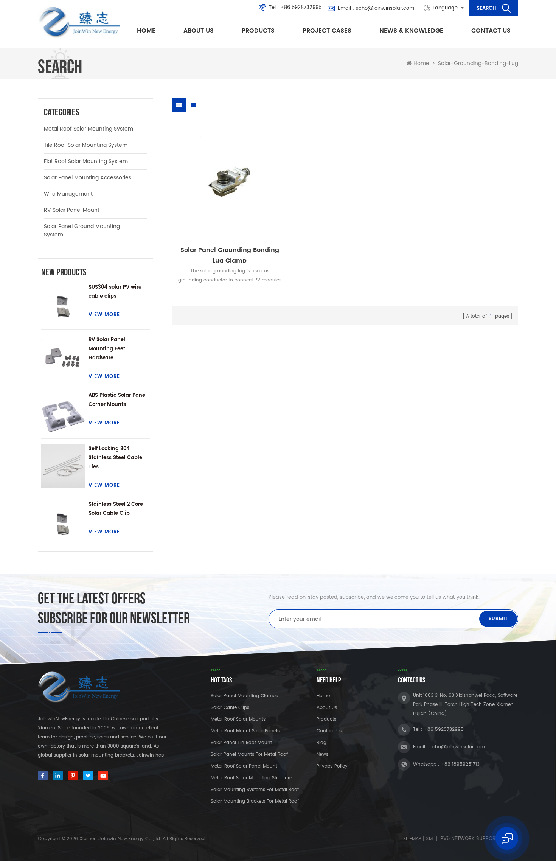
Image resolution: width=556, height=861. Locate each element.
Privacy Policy (332, 766)
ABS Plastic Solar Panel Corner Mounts (118, 400)
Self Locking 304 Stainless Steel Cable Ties (115, 458)
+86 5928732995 (300, 8)
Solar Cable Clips (230, 707)
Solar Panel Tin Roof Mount (241, 742)
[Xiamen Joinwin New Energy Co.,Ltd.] (79, 22)
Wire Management (68, 194)
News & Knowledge (411, 31)
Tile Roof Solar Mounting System (85, 145)
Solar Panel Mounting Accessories (87, 177)
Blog (321, 742)
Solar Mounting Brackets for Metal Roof (255, 801)
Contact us (491, 31)
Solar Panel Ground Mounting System (82, 230)
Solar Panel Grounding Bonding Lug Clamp (229, 254)
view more (104, 315)
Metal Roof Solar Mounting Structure (251, 778)
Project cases (327, 31)
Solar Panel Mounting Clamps (244, 695)
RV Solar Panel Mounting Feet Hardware (107, 349)
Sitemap (412, 838)
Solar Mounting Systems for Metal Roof (255, 789)
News (322, 754)
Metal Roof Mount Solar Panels (245, 731)
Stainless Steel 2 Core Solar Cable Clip (116, 509)
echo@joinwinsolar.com (385, 9)
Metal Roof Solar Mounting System (88, 128)
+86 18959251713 (460, 764)
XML (430, 838)
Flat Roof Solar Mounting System (86, 161)
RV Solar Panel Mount (71, 210)
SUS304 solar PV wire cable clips (115, 291)
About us (198, 31)
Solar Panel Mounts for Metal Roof (249, 754)
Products (258, 31)
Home (146, 31)
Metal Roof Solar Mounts (238, 719)
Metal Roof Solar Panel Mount (244, 766)
